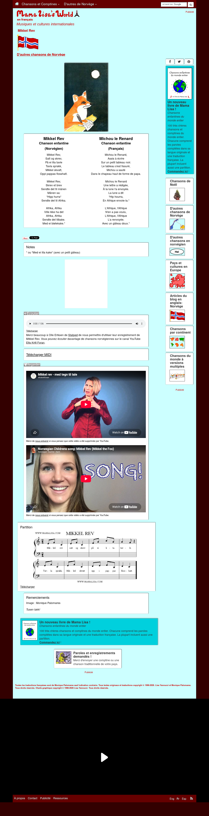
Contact (32, 798)
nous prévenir (42, 440)
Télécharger (32, 330)
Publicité (45, 798)
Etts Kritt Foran (35, 342)
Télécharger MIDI (38, 354)
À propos (19, 798)
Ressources (60, 798)
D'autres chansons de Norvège (41, 54)
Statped (73, 335)
